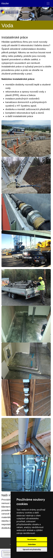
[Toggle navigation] (48, 3)
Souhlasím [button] (31, 539)
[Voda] (26, 211)
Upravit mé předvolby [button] (32, 549)
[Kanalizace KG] (26, 138)
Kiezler (5, 3)
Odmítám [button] (32, 544)
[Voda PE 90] (26, 175)
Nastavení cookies (7, 553)
